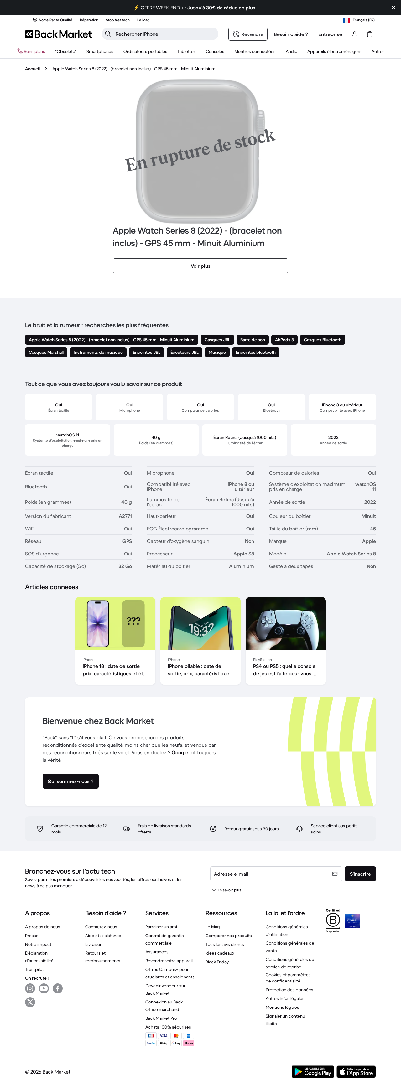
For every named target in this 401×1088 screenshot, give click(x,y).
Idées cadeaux (220, 953)
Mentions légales (282, 1007)
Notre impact (38, 944)
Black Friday (217, 962)
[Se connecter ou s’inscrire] (354, 34)
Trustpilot (34, 969)
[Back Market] (58, 34)
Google (180, 752)
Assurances (157, 952)
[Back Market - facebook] (58, 988)
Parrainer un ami (161, 927)
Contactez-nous (101, 927)
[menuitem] (99, 51)
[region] (200, 642)
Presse (32, 935)
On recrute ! (37, 978)
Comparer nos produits (229, 935)
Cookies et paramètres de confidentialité (288, 978)
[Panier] (369, 34)
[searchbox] (165, 34)
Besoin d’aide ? (291, 34)
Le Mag (213, 927)
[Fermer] (393, 7)
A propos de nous (42, 927)
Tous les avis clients (225, 944)
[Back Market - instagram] (30, 988)
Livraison (93, 944)
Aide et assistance (103, 935)
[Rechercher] (108, 34)
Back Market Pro (161, 1018)
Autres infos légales (285, 998)
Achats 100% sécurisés (168, 1027)
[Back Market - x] (30, 1002)
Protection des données (289, 990)
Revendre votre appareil (169, 960)
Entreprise (330, 34)
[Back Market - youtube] (44, 988)
